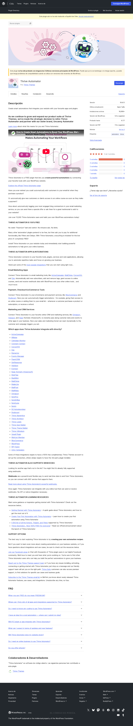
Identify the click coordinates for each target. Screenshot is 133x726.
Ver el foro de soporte (98, 195)
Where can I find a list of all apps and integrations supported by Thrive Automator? (40, 602)
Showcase (35, 691)
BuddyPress (108, 701)
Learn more (12, 126)
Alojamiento (12, 698)
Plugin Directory (13, 10)
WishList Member (18, 437)
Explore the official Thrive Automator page (24, 186)
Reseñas (25, 94)
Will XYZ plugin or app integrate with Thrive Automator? (29, 622)
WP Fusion (15, 447)
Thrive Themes (29, 85)
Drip (13, 278)
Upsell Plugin (16, 434)
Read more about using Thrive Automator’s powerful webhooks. (32, 484)
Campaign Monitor (18, 341)
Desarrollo (50, 94)
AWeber (14, 337)
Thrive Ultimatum (17, 431)
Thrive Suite (46, 569)
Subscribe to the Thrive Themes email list (24, 577)
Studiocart (12, 298)
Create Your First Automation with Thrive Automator (31, 516)
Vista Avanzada (96, 140)
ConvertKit (77, 275)
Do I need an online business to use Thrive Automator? (29, 641)
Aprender (59, 691)
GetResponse (16, 362)
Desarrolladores (61, 698)
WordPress (15, 444)
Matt (105, 694)
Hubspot (11, 318)
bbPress (107, 698)
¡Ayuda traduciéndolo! (86, 16)
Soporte (121, 94)
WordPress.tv (61, 701)
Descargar (119, 83)
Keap (21, 318)
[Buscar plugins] (30, 23)
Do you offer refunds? (16, 648)
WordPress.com (109, 691)
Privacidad (12, 701)
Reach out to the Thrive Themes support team (26, 563)
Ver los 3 (122, 129)
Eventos (82, 694)
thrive (122, 134)
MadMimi (14, 378)
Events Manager (17, 356)
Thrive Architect (17, 419)
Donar (82, 698)
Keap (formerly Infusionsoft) (22, 372)
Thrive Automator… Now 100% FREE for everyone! (30, 526)
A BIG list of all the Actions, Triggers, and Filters (29, 523)
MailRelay (15, 391)
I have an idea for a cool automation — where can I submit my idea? (34, 615)
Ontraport (76, 315)
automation (115, 134)
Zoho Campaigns (17, 450)
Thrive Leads (16, 422)
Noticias (11, 694)
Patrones (35, 701)
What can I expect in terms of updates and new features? (30, 628)
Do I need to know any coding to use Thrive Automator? (30, 609)
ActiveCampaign (58, 275)
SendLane (15, 403)
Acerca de (11, 691)
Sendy (13, 406)
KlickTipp (14, 375)
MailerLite (15, 384)
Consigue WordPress (121, 3)
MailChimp (69, 275)
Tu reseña (93, 178)
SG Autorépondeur (18, 409)
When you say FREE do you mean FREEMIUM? (26, 595)
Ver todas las (120, 178)
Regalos (83, 701)
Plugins (34, 698)
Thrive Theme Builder (19, 428)
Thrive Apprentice (18, 416)
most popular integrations (36, 265)
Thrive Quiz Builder (18, 425)
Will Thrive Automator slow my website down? (26, 635)
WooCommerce (71, 295)
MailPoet (14, 387)
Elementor (15, 353)
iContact (14, 369)
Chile (29, 713)
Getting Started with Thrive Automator (26, 510)
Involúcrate (83, 691)
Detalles (13, 94)
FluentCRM (15, 359)
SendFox (14, 397)
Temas (34, 694)
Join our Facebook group (18, 552)
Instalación (37, 94)
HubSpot (14, 366)
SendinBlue (15, 400)
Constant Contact (18, 344)
